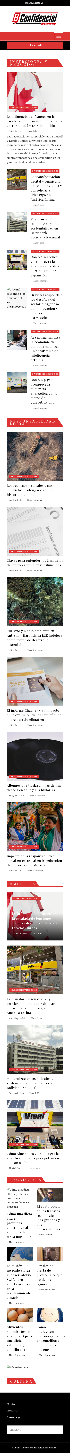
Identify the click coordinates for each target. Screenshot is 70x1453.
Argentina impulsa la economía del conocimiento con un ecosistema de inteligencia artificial (45, 348)
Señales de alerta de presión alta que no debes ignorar (50, 1275)
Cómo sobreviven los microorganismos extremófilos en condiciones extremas (51, 1338)
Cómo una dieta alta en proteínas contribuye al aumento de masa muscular (19, 1225)
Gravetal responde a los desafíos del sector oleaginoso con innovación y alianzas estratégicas (47, 306)
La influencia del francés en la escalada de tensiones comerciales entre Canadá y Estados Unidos (34, 121)
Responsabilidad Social (24, 476)
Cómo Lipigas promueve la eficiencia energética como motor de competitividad (44, 390)
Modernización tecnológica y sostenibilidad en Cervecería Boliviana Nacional (45, 228)
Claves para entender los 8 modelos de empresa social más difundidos (35, 562)
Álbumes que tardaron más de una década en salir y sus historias (34, 787)
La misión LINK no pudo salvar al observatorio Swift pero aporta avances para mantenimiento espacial (19, 1282)
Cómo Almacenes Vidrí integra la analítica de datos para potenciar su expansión (45, 266)
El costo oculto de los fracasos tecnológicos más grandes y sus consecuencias (49, 1217)
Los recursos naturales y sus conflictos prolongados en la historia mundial (29, 490)
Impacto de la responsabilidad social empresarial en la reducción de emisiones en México (34, 860)
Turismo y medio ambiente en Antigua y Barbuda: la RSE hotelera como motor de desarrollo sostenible (34, 638)
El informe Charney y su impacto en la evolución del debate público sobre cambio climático (34, 715)
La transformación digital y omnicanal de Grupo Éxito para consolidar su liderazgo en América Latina (47, 187)
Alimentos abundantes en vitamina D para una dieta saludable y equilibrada (19, 1338)
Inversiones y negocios (24, 107)
